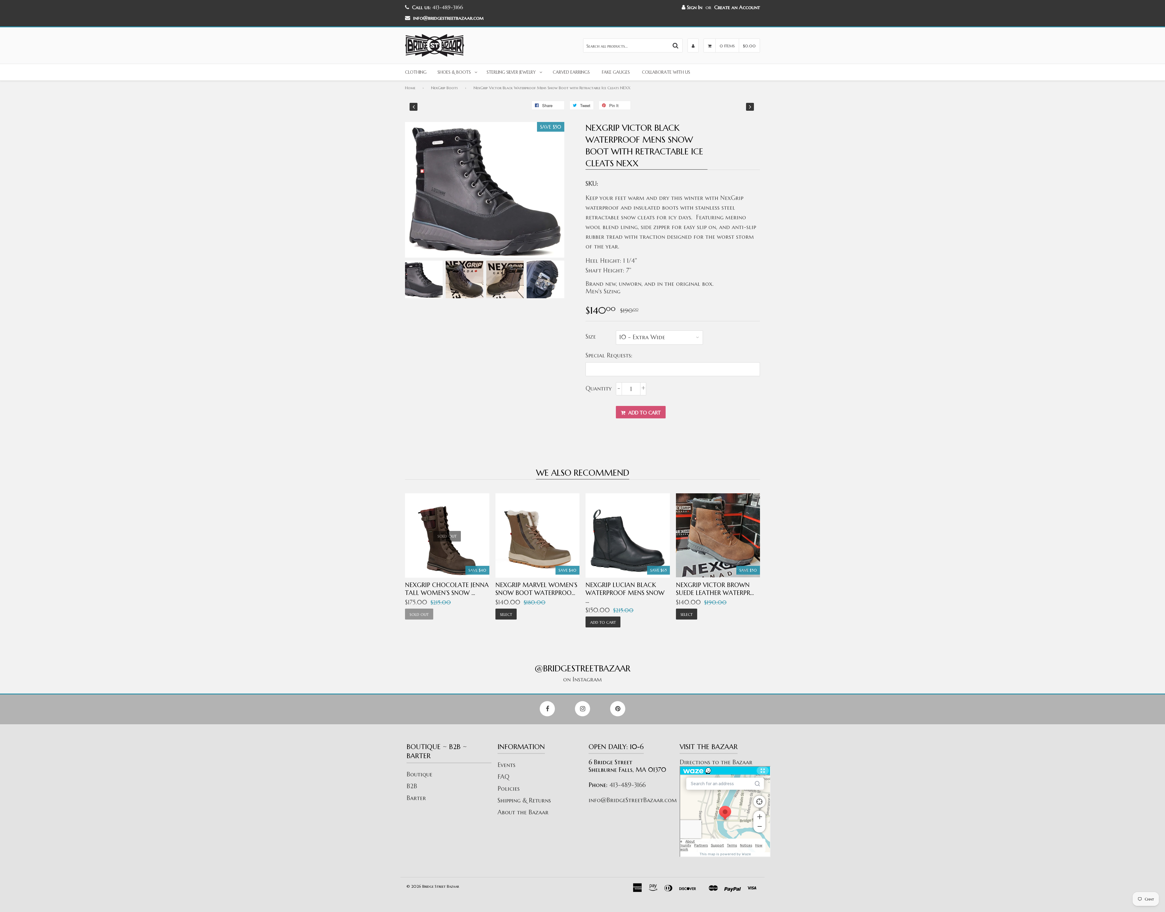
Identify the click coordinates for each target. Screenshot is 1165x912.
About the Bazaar (523, 812)
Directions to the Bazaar (716, 762)
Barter (416, 798)
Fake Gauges (616, 72)
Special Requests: (609, 355)
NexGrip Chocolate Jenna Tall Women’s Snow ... (447, 589)
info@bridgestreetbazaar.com (448, 18)
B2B (412, 786)
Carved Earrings (571, 72)
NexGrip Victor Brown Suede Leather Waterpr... (715, 589)
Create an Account (737, 7)
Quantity (599, 388)
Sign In (693, 7)
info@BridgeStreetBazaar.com (633, 800)
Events (506, 765)
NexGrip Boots (444, 87)
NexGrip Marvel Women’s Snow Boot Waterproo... (536, 589)
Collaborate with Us (666, 72)
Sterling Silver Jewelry (511, 72)
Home (410, 87)
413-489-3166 (628, 785)
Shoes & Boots (454, 72)
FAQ (503, 777)
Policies (509, 788)
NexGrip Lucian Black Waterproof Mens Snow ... (625, 593)
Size (591, 336)
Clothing (416, 72)
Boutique (419, 774)
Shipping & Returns (524, 800)
